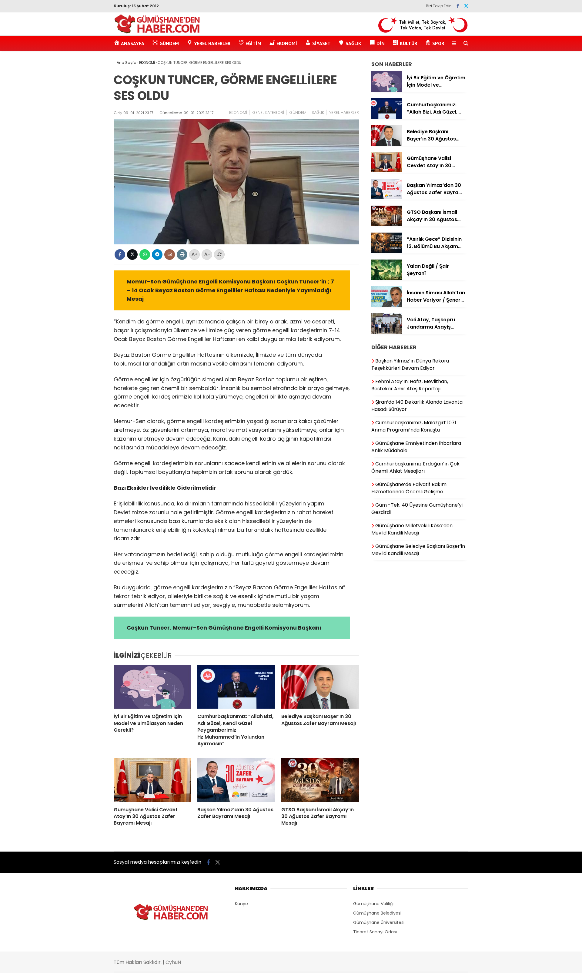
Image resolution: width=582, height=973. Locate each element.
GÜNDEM (297, 112)
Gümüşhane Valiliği (373, 904)
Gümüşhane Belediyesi (377, 913)
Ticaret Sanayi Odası (375, 932)
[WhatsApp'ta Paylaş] (144, 254)
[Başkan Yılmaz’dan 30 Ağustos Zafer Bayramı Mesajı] (236, 780)
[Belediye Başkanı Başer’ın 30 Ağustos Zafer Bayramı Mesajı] (320, 687)
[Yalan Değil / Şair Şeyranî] (386, 279)
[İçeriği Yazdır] (182, 254)
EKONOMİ (238, 112)
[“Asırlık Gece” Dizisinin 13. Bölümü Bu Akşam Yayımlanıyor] (386, 252)
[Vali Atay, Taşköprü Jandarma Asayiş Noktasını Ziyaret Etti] (386, 332)
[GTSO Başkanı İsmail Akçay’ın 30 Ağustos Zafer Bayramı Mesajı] (320, 780)
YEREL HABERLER (344, 112)
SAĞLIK (318, 112)
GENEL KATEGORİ (268, 112)
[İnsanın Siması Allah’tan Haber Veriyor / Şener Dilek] (386, 305)
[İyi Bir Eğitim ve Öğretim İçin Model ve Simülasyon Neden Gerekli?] (152, 687)
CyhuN (173, 962)
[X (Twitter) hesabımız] (466, 6)
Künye (241, 904)
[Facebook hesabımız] (458, 6)
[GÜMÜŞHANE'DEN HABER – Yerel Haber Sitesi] (157, 32)
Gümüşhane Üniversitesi (378, 922)
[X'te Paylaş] (132, 254)
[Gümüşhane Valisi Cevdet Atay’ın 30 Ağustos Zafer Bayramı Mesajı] (152, 780)
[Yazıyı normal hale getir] (219, 254)
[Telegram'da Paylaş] (157, 254)
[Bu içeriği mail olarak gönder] (169, 254)
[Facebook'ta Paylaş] (120, 254)
